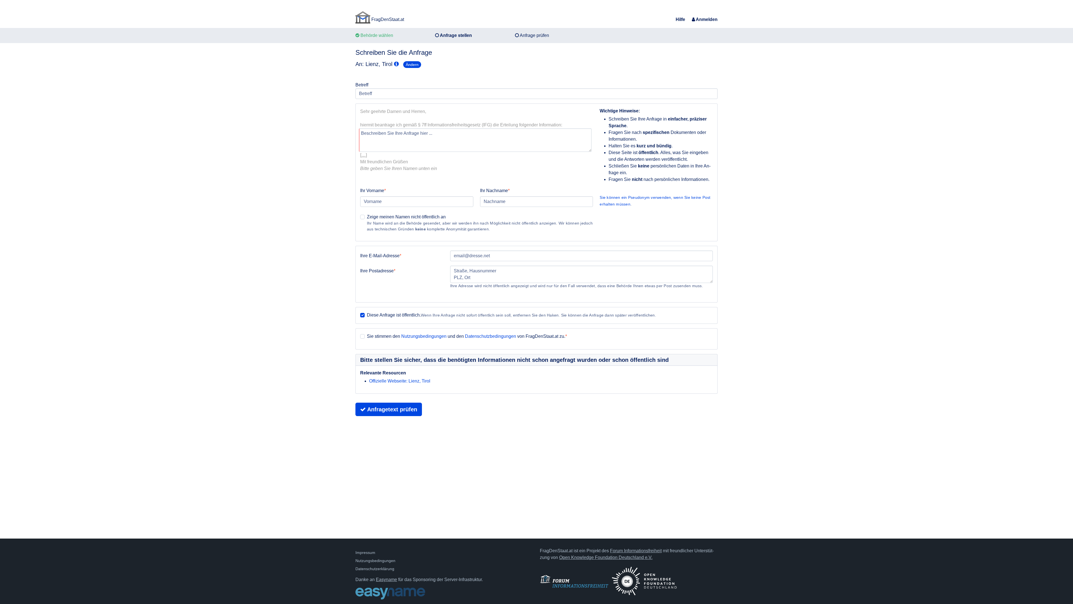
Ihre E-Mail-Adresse (380, 255)
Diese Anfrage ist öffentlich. (394, 315)
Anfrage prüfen (534, 35)
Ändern (412, 64)
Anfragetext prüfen (391, 409)
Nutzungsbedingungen (424, 336)
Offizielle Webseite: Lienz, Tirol (399, 381)
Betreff (361, 84)
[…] (363, 155)
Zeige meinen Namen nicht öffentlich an (406, 216)
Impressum (365, 552)
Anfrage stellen (455, 35)
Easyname (386, 579)
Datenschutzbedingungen (490, 336)
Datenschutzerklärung (374, 569)
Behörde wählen (376, 35)
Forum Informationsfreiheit (636, 550)
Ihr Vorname (372, 190)
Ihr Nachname (494, 190)
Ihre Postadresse (377, 270)
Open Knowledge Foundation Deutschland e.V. (605, 557)
